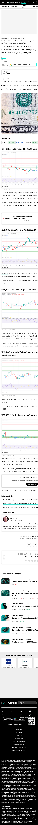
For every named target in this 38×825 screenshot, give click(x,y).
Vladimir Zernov (15, 518)
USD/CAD (4, 399)
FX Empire (4, 39)
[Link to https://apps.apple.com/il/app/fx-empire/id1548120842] (8, 719)
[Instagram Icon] (5, 715)
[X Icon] (5, 711)
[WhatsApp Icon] (23, 715)
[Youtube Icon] (33, 711)
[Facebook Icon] (14, 711)
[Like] (29, 545)
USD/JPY (4, 459)
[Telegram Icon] (14, 715)
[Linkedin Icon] (23, 711)
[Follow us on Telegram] (37, 7)
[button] (3, 2)
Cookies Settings (19, 741)
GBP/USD (4, 333)
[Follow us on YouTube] (34, 7)
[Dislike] (35, 545)
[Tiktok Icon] (33, 715)
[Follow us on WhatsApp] (31, 7)
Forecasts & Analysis (16, 39)
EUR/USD (6, 73)
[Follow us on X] (28, 7)
